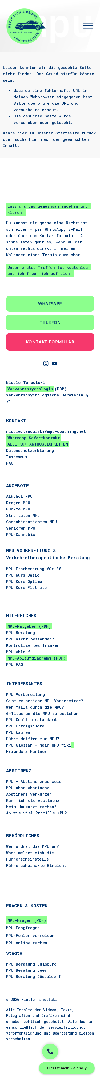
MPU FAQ (14, 664)
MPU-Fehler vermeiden (30, 935)
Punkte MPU (18, 509)
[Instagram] (46, 363)
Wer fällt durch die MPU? (35, 707)
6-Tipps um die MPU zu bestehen (42, 713)
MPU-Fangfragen (23, 927)
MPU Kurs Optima (24, 581)
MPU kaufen (18, 732)
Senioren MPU (20, 528)
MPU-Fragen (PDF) (26, 920)
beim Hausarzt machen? (31, 806)
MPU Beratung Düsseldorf (33, 976)
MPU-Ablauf (18, 651)
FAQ (9, 463)
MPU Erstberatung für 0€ (33, 568)
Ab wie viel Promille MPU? (36, 812)
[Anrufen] (50, 1051)
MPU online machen (26, 942)
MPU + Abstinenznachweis (33, 781)
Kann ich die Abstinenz (32, 800)
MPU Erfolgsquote (25, 725)
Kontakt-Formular (50, 342)
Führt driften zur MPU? (32, 738)
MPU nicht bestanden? (30, 638)
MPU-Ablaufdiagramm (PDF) (36, 658)
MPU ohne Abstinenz (27, 787)
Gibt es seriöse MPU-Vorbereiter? (44, 700)
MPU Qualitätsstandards (32, 719)
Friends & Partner (26, 751)
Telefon (50, 322)
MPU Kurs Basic (22, 575)
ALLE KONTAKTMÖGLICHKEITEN (37, 444)
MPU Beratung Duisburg (31, 964)
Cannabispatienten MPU (31, 521)
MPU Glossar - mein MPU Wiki (38, 745)
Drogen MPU (18, 502)
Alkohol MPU (19, 496)
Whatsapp (50, 304)
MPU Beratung (20, 632)
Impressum (16, 456)
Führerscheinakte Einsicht (36, 865)
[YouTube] (54, 363)
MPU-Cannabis (20, 534)
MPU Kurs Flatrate (26, 587)
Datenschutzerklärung (30, 450)
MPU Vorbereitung (25, 694)
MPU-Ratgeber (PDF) (29, 626)
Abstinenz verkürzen (29, 794)
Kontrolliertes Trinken (32, 645)
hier (22, 133)
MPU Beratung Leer (26, 970)
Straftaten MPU (23, 515)
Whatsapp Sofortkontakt (33, 437)
